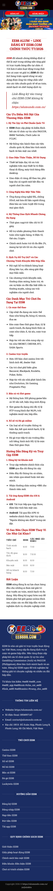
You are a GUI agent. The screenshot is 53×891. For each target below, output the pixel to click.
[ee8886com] (26, 5)
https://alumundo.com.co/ (29, 107)
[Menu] (4, 4)
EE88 (4, 645)
